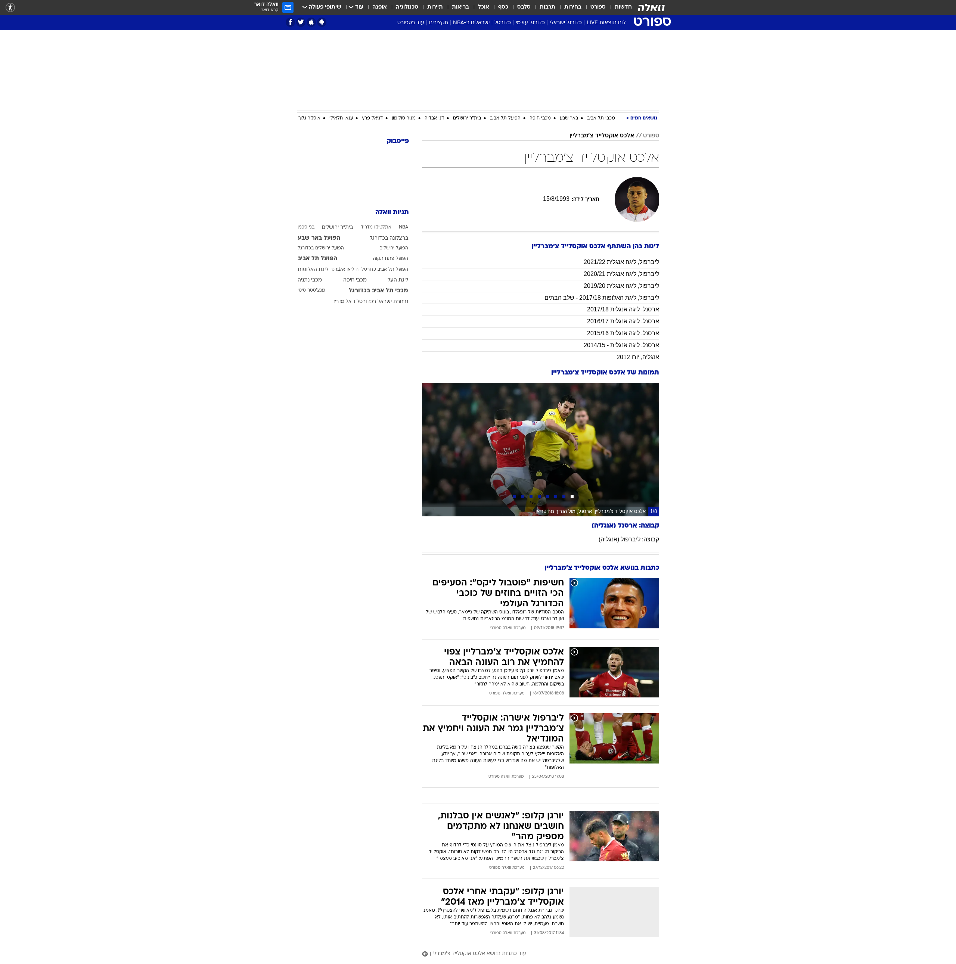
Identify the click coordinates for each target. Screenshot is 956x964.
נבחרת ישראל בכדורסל (382, 301)
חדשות (623, 7)
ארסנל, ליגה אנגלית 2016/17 (623, 321)
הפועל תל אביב (505, 118)
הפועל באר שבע (319, 238)
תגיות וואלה (392, 212)
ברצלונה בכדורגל (389, 238)
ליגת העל (398, 280)
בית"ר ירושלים (467, 118)
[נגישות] (10, 7)
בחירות (572, 7)
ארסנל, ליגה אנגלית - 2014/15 (621, 345)
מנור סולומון (404, 118)
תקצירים (438, 23)
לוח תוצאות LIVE (606, 23)
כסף (503, 7)
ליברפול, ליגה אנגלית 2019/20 (621, 286)
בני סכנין (306, 227)
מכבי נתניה (310, 280)
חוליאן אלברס (345, 269)
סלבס (524, 7)
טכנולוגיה (407, 7)
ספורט (598, 7)
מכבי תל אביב (601, 118)
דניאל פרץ (372, 118)
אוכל (483, 7)
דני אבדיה (434, 118)
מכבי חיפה (540, 118)
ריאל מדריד (343, 301)
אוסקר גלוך (309, 118)
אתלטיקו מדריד (376, 227)
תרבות (547, 7)
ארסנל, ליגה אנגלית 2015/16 (623, 333)
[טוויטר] (300, 22)
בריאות (460, 7)
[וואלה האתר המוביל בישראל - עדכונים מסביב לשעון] (651, 7)
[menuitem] (619, 7)
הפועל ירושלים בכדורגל (321, 248)
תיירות (435, 7)
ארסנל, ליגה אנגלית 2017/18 (623, 309)
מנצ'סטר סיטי (311, 290)
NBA (403, 227)
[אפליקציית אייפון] (311, 22)
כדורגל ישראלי (566, 23)
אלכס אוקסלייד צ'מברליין (601, 136)
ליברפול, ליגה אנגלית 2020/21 (621, 274)
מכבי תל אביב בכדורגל (378, 291)
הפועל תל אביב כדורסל (384, 269)
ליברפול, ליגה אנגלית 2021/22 (621, 262)
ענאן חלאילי (341, 118)
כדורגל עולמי (530, 23)
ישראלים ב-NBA (471, 23)
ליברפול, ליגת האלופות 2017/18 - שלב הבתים (601, 298)
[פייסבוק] (290, 22)
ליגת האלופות (313, 269)
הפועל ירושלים (393, 248)
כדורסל (502, 23)
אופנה (379, 7)
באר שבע (569, 118)
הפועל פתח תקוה (390, 258)
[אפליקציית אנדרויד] (321, 22)
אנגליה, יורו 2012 (638, 357)
